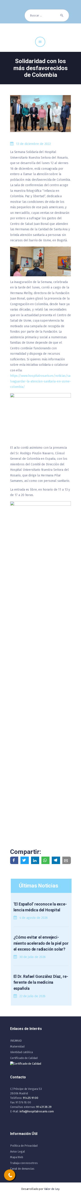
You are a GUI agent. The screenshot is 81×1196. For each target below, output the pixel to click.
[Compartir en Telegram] (56, 860)
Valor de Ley (51, 1189)
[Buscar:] (46, 15)
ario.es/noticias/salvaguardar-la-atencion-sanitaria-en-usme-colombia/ (40, 381)
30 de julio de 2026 (32, 957)
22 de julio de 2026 (32, 996)
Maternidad (17, 1046)
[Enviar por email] (66, 860)
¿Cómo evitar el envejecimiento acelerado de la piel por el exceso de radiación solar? (41, 943)
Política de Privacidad (24, 1145)
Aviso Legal (17, 1151)
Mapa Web (16, 1157)
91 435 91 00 (30, 1098)
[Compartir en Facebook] (14, 860)
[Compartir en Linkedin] (35, 860)
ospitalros (37, 376)
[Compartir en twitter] (24, 860)
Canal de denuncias (22, 1168)
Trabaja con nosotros (24, 1163)
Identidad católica (21, 1052)
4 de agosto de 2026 (33, 918)
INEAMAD (16, 1040)
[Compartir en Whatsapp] (45, 860)
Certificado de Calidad (24, 1058)
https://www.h (20, 376)
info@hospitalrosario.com (37, 1111)
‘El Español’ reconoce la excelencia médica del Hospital (40, 907)
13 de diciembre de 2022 (33, 144)
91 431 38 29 (43, 1107)
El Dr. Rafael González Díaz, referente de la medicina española (41, 982)
